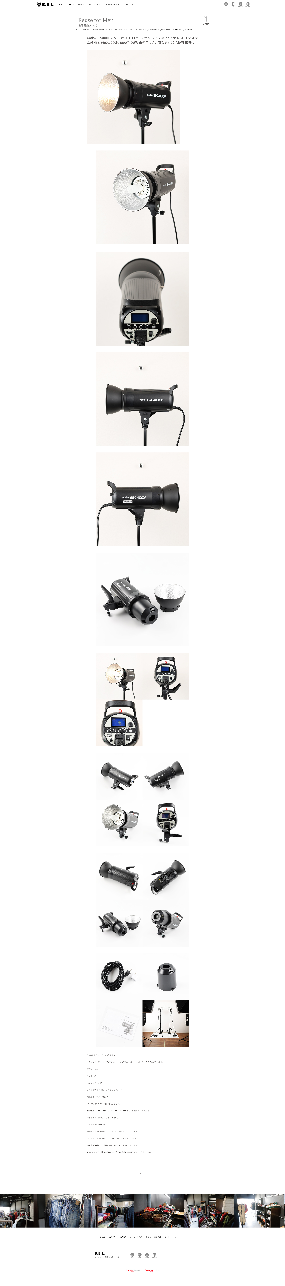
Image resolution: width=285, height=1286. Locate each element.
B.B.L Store (226, 4)
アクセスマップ (129, 4)
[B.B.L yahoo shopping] (132, 1272)
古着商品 (70, 4)
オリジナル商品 (94, 4)
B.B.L (45, 4)
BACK (142, 1173)
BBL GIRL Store (240, 4)
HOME (60, 4)
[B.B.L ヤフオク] (152, 1272)
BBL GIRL (247, 4)
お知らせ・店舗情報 (111, 4)
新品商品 (81, 4)
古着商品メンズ (87, 30)
